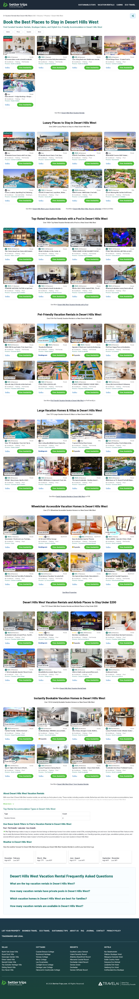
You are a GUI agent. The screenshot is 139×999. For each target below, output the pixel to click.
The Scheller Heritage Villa (12, 965)
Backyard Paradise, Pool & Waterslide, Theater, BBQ (119, 444)
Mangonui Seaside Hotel (113, 957)
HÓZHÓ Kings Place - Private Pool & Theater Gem (118, 60)
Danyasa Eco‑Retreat (112, 962)
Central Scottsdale (117, 64)
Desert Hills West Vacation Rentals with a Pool (73, 305)
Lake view (21, 828)
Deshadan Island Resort (79, 962)
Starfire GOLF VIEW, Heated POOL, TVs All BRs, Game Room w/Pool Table (86, 289)
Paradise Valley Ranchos (85, 389)
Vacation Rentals (106, 5)
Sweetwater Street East (17, 197)
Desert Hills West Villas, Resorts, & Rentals (87, 209)
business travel (29, 931)
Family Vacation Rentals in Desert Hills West (70, 496)
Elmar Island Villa (8, 959)
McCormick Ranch (83, 639)
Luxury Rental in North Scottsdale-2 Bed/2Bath (50, 289)
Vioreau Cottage (42, 957)
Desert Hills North (50, 447)
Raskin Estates (15, 101)
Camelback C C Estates (118, 197)
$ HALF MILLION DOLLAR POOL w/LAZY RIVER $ (119, 252)
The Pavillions (49, 772)
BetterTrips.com (60, 984)
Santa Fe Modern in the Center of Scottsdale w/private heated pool (49, 252)
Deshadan (74, 967)
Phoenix (7, 64)
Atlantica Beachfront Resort (80, 957)
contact (100, 931)
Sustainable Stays (87, 5)
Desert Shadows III (50, 64)
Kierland (80, 580)
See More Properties (69, 592)
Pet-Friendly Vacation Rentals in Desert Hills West (67, 400)
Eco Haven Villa (7, 970)
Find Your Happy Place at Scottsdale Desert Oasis (118, 348)
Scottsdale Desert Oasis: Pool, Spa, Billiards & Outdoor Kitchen (50, 156)
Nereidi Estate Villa (9, 962)
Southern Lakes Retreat (79, 951)
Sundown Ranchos (50, 389)
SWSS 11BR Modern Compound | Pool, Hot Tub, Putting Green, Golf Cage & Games (52, 481)
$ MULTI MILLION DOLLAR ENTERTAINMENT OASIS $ (47, 385)
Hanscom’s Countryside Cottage (48, 970)
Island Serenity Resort (78, 954)
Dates (8, 32)
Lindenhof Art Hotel (111, 965)
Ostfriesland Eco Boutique (114, 970)
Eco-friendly (31, 828)
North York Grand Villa (10, 951)
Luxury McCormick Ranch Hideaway (118, 384)
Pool (5, 828)
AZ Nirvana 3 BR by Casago (48, 539)
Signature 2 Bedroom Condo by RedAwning (86, 347)
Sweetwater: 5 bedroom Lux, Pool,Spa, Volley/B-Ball (17, 540)
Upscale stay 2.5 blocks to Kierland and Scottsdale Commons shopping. (18, 385)
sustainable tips (60, 931)
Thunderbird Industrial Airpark (87, 543)
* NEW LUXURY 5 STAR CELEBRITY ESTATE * (86, 252)
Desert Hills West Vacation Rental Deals (73, 688)
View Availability (25, 67)
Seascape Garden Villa (10, 957)
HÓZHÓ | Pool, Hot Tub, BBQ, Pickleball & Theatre (18, 577)
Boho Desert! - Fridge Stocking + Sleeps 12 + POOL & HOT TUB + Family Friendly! (19, 98)
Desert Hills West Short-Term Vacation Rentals (73, 784)
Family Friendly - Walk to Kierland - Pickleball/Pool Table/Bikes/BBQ (16, 732)
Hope (12, 543)
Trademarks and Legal (12, 936)
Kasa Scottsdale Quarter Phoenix (83, 539)
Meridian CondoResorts (80, 635)
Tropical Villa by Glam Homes (82, 443)
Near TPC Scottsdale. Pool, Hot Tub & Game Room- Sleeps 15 (17, 444)
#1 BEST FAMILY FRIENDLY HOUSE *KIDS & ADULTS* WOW (86, 385)
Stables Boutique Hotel (113, 954)
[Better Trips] (17, 983)
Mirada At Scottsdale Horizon (53, 293)
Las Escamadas (42, 962)
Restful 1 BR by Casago (46, 635)
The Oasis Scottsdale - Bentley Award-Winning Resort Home (85, 481)
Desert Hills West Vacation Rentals (73, 113)
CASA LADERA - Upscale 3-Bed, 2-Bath (118, 539)
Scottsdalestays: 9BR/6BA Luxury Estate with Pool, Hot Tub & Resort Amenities (52, 732)
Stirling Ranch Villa (8, 967)
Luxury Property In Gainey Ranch (49, 768)
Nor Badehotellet (110, 951)
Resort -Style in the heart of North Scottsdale (16, 769)
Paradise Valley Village (18, 389)
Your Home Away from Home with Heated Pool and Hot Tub (18, 252)
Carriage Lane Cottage (44, 967)
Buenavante (115, 160)
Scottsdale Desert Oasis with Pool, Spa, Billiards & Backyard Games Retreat (18, 156)
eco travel (130, 5)
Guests (29, 32)
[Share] (133, 15)
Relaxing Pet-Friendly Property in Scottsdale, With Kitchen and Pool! (117, 577)
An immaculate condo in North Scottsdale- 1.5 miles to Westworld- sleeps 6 (19, 60)
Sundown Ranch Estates (85, 255)
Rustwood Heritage (43, 954)
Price (18, 32)
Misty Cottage (41, 959)
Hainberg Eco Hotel (111, 967)
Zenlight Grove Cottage (44, 965)
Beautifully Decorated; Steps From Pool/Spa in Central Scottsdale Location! (52, 673)
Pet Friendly (12, 828)
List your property (11, 931)
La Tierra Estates (83, 197)
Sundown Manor (16, 351)
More (39, 32)
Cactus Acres (82, 160)
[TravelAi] (109, 984)
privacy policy (114, 931)
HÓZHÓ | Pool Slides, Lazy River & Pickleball (83, 156)
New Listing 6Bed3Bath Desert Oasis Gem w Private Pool (52, 444)
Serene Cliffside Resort (79, 970)
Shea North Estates (83, 447)
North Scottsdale (16, 64)
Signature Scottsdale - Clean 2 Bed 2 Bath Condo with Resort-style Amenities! (85, 769)
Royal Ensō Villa (8, 954)
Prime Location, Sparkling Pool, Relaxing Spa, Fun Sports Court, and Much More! (18, 193)
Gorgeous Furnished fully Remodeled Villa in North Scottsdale (53, 60)
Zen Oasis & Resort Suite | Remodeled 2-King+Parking (85, 577)
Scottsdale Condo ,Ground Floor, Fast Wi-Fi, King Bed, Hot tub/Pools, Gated (18, 636)
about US (74, 931)
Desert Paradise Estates (18, 735)
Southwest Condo (111, 672)
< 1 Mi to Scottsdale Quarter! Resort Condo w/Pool (19, 673)
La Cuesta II (115, 351)
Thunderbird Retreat (45, 347)
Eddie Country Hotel (111, 959)
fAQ (82, 931)
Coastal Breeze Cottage (45, 951)
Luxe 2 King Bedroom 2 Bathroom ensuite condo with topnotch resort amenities (85, 60)
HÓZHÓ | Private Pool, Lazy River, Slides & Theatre (52, 193)
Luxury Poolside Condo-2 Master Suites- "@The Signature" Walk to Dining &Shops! (119, 732)
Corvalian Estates (117, 447)
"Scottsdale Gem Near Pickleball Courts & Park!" (120, 769)
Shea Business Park (118, 580)
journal (90, 931)
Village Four (48, 676)
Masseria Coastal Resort (79, 959)
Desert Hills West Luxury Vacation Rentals (47, 209)
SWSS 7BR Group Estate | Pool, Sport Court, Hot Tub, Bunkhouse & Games (19, 348)
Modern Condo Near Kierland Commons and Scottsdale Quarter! (119, 636)
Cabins (120, 5)
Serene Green (75, 965)
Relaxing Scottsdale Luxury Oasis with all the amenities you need (119, 289)
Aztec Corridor (15, 255)
